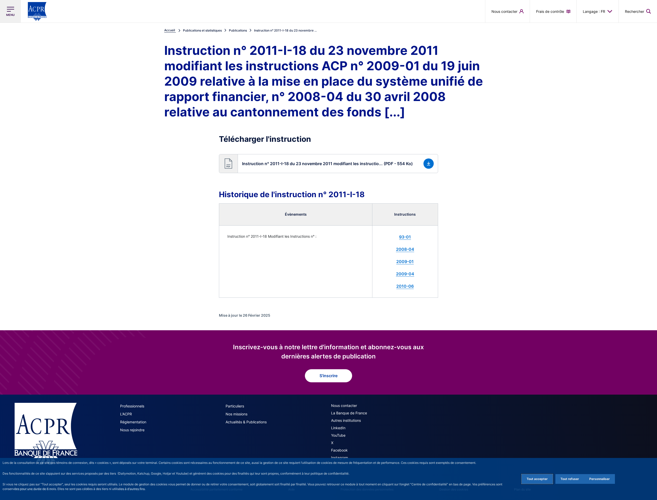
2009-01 (405, 261)
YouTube (338, 435)
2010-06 (405, 286)
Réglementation (133, 422)
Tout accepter (537, 479)
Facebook (339, 450)
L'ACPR (126, 414)
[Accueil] (45, 434)
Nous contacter (344, 405)
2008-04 (405, 249)
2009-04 (405, 273)
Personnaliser (599, 479)
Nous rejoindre (132, 430)
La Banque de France (349, 413)
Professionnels (132, 406)
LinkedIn (338, 428)
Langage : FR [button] (594, 11)
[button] (638, 11)
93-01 (405, 236)
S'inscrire (328, 375)
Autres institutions (346, 420)
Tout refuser (570, 479)
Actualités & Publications (246, 422)
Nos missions (236, 414)
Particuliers (235, 406)
